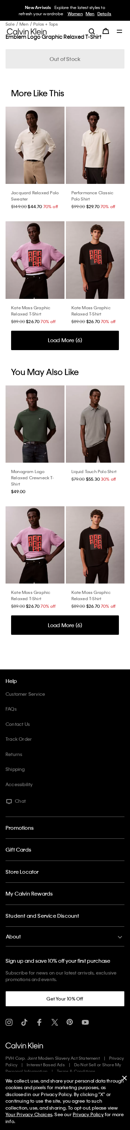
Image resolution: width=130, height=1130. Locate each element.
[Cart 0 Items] (105, 31)
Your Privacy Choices (29, 1114)
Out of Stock (65, 58)
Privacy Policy (88, 1114)
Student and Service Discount (42, 915)
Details (104, 13)
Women (75, 13)
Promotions (20, 827)
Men (90, 13)
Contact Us (18, 724)
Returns (14, 754)
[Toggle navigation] (119, 31)
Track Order (19, 739)
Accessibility (19, 784)
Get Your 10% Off (64, 999)
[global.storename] (27, 31)
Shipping (15, 769)
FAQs (11, 709)
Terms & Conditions (76, 1071)
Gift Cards (18, 849)
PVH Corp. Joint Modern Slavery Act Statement (53, 1058)
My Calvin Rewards (29, 893)
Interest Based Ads (46, 1064)
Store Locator (22, 871)
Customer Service (25, 694)
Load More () (65, 340)
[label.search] (91, 31)
